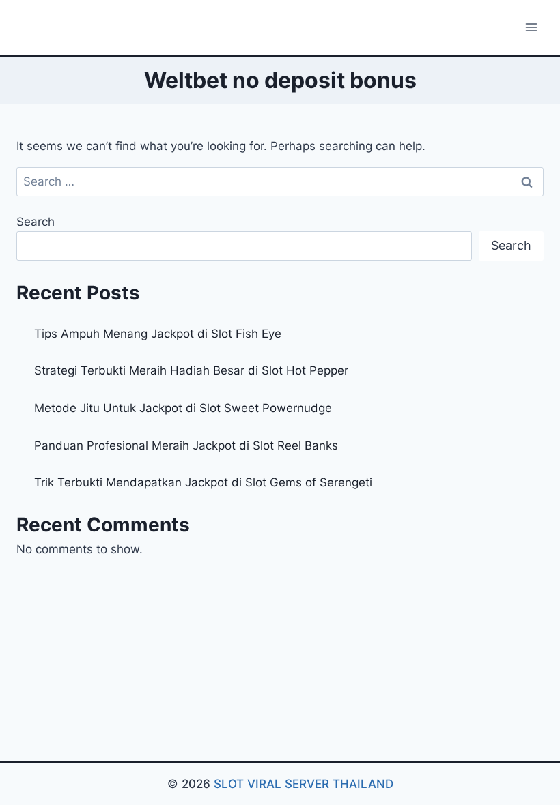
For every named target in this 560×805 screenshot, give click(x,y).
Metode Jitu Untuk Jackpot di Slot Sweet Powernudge (183, 408)
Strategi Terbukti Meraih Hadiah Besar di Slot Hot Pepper (191, 370)
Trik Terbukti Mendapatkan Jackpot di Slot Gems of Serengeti (203, 482)
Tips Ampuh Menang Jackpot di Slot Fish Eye (157, 333)
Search (35, 222)
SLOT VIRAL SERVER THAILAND (303, 784)
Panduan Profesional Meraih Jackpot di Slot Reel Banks (186, 445)
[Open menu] (531, 27)
